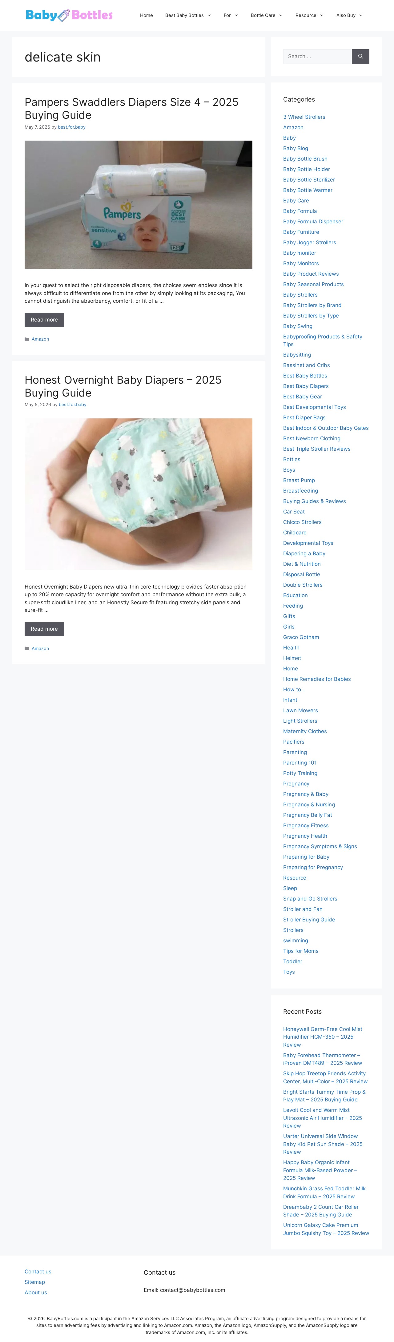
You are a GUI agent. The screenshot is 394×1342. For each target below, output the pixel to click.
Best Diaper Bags (304, 417)
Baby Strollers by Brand (312, 305)
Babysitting (297, 355)
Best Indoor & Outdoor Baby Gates (326, 428)
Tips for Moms (301, 951)
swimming (295, 940)
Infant (290, 700)
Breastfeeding (300, 491)
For (227, 15)
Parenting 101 (300, 763)
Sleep (290, 888)
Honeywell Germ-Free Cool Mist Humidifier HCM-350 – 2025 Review (322, 1037)
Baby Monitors (301, 263)
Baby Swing (297, 326)
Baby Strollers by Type (311, 316)
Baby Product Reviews (311, 274)
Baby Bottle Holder (306, 169)
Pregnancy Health (305, 836)
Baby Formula (300, 211)
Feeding (293, 606)
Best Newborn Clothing (311, 438)
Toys (289, 972)
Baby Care (296, 201)
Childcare (295, 532)
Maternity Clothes (305, 731)
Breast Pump (299, 480)
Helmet (292, 658)
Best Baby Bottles (184, 15)
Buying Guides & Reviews (314, 501)
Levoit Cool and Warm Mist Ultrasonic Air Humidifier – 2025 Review (322, 1118)
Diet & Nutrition (302, 564)
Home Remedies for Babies (317, 679)
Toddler (292, 961)
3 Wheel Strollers (304, 117)
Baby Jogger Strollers (309, 242)
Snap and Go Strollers (310, 899)
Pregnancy (296, 784)
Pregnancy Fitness (306, 825)
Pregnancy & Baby (305, 794)
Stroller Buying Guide (309, 920)
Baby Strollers (300, 295)
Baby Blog (295, 148)
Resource (306, 15)
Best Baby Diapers (306, 386)
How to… (294, 689)
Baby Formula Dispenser (313, 221)
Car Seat (294, 512)
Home (146, 15)
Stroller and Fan (303, 909)
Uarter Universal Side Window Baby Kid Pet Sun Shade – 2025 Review (323, 1144)
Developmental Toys (308, 543)
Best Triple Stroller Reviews (317, 449)
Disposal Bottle (301, 574)
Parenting (295, 752)
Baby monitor (299, 253)
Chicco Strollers (302, 522)
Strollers (293, 930)
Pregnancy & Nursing (309, 804)
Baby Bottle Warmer (307, 190)
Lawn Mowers (300, 710)
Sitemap (35, 1282)
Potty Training (300, 773)
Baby (289, 138)
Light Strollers (300, 721)
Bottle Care (263, 15)
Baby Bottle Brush (305, 159)
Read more (44, 320)
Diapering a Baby (304, 553)
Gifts (289, 616)
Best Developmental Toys (314, 407)
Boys (289, 470)
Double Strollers (303, 585)
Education (295, 595)
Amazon (40, 338)
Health (291, 648)
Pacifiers (293, 742)
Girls (289, 627)
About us (36, 1292)
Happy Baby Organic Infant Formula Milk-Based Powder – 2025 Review (320, 1170)
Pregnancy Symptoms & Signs (320, 846)
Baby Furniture (301, 232)
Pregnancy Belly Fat (307, 815)
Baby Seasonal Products (313, 284)
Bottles (291, 459)
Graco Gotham (301, 637)
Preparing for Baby (306, 857)
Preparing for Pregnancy (313, 867)
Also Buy (346, 15)
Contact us (38, 1271)
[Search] (360, 56)
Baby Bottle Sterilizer (309, 180)
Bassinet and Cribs (306, 365)
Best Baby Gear (302, 396)
